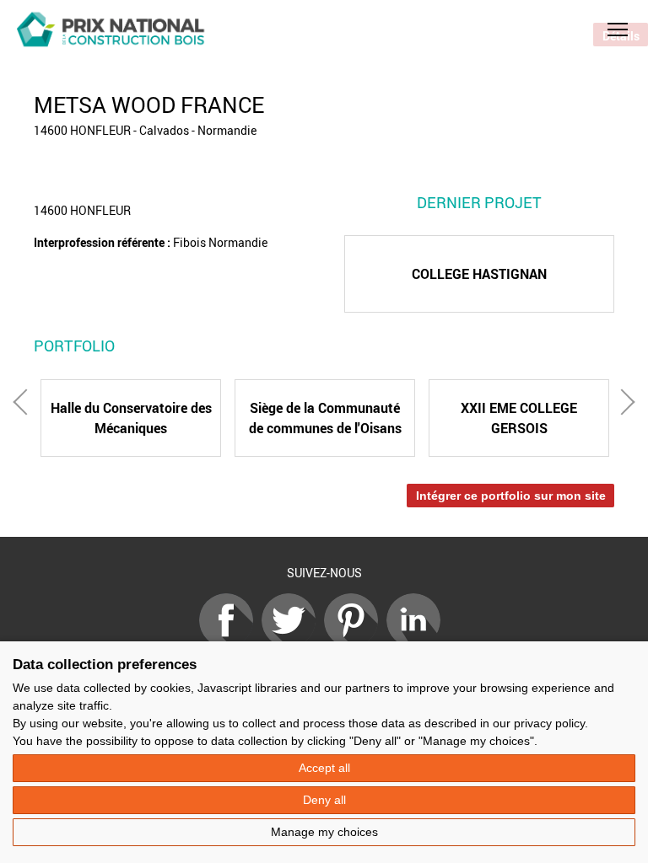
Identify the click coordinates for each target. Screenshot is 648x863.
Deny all (324, 800)
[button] (618, 29)
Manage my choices (324, 832)
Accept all (324, 768)
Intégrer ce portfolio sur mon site (511, 495)
